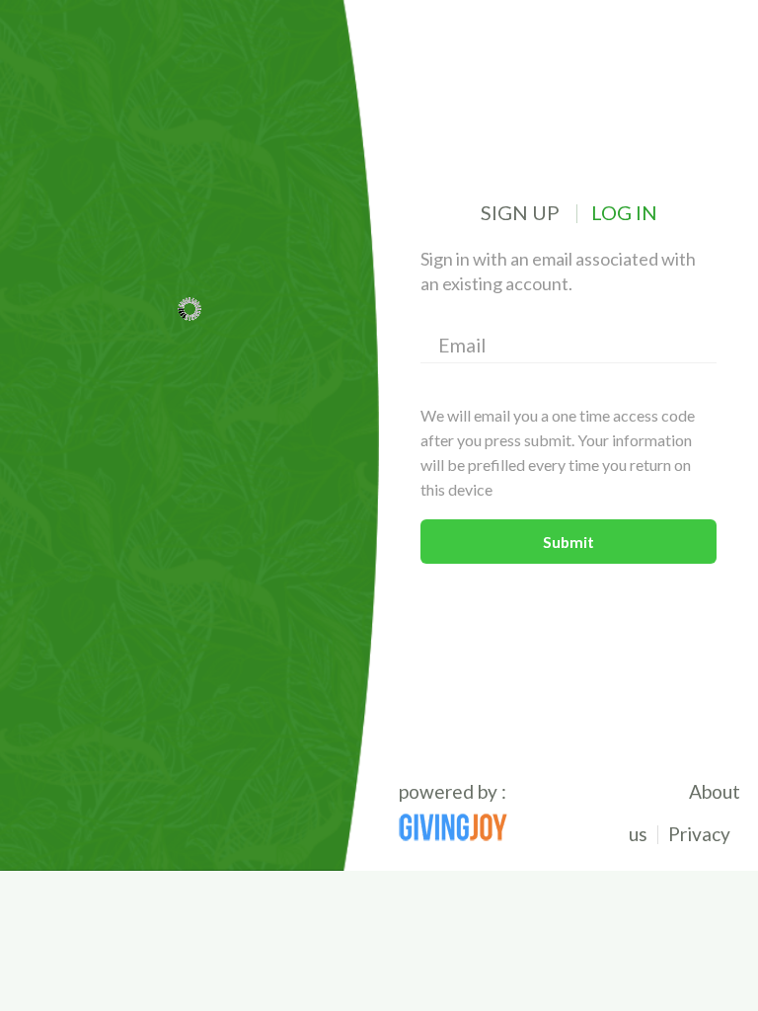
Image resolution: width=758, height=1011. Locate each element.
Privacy (699, 833)
